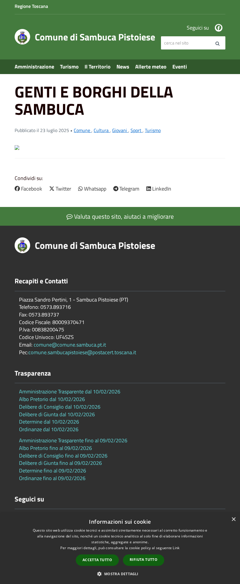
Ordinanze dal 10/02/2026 (48, 429)
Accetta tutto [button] (97, 559)
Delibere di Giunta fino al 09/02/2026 (60, 463)
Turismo (69, 67)
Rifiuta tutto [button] (143, 559)
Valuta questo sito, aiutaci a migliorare (123, 216)
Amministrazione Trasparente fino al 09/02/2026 (73, 440)
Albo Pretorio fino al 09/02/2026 (55, 448)
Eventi (179, 67)
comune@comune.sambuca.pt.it (70, 345)
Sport (137, 130)
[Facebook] (218, 28)
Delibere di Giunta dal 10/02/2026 (57, 414)
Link (176, 547)
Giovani (120, 130)
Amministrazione (34, 67)
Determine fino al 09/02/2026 (52, 471)
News (122, 67)
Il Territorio (98, 67)
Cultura (102, 130)
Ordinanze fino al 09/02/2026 (52, 478)
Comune (82, 130)
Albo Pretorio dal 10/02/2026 (52, 399)
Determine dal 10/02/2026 (49, 422)
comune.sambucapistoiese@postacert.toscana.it (82, 352)
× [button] (233, 519)
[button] (120, 573)
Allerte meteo (151, 67)
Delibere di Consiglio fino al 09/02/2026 (63, 456)
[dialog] (120, 548)
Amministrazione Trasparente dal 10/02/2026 (69, 391)
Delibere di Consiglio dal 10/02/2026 (59, 407)
